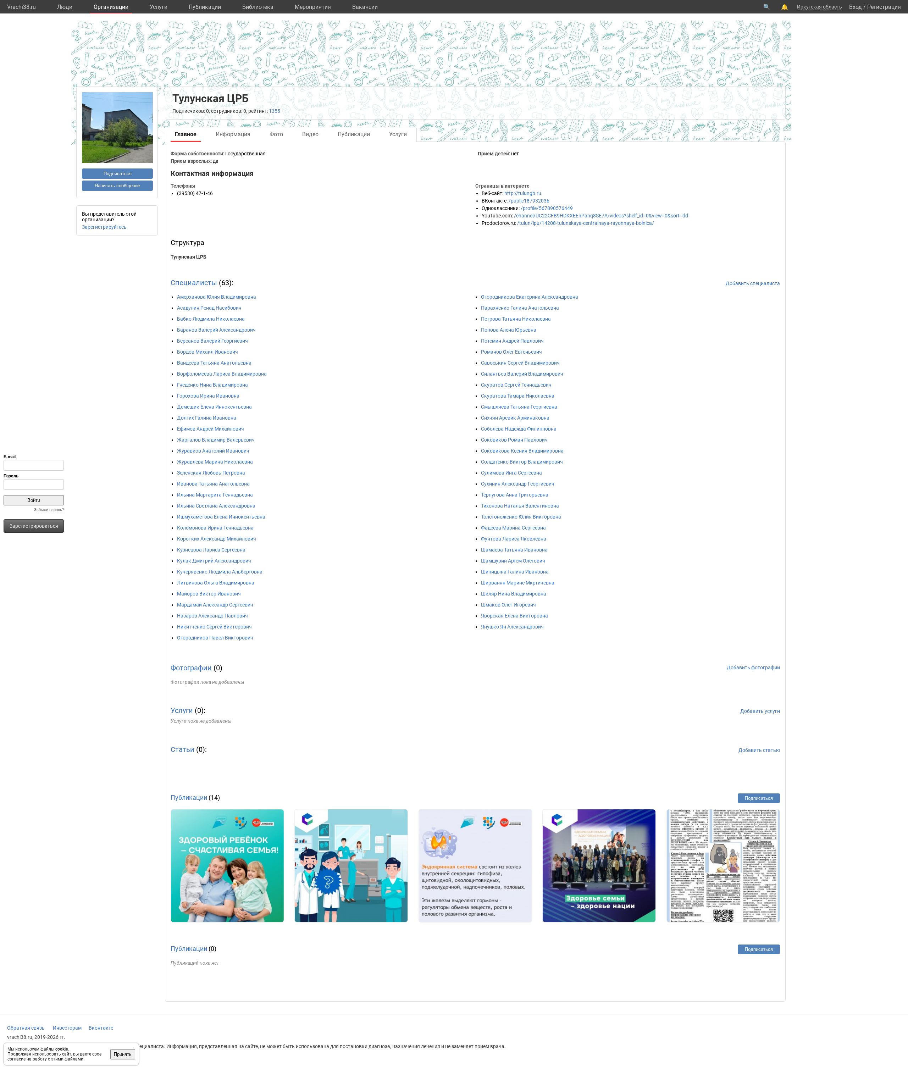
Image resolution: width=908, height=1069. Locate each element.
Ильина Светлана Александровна (216, 506)
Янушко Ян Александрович (512, 627)
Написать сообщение (117, 185)
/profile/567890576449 (547, 208)
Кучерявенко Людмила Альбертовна (219, 572)
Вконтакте (101, 1028)
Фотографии (191, 668)
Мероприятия (313, 7)
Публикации (205, 7)
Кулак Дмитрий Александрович (214, 561)
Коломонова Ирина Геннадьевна (215, 528)
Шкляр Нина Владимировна (513, 594)
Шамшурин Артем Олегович (513, 561)
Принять (123, 1054)
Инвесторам (67, 1028)
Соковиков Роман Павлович (514, 440)
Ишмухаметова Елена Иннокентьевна (221, 517)
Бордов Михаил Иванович (207, 352)
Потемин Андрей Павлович (512, 341)
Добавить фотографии (753, 667)
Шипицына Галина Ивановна (515, 572)
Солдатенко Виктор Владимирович (522, 462)
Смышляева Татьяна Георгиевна (519, 407)
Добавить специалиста (753, 283)
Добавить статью (759, 750)
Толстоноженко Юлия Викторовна (521, 517)
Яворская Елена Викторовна (514, 616)
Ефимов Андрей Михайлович (210, 429)
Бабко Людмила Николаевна (211, 319)
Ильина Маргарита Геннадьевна (215, 495)
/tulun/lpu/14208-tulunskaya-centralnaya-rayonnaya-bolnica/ (585, 223)
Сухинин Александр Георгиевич (517, 484)
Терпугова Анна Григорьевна (514, 495)
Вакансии (365, 7)
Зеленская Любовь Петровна (211, 473)
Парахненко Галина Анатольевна (520, 308)
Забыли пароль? (49, 510)
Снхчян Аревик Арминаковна (515, 418)
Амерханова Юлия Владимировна (216, 297)
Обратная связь (26, 1028)
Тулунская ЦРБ (188, 257)
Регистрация (884, 7)
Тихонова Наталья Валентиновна (520, 506)
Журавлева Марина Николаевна (215, 462)
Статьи (182, 749)
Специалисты (194, 282)
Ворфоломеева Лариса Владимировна (222, 374)
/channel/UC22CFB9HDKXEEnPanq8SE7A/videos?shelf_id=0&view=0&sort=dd (601, 215)
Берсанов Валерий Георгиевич (212, 341)
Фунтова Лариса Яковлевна (513, 539)
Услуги (158, 7)
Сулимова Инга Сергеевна (511, 473)
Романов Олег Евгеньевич (511, 352)
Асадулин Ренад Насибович (209, 308)
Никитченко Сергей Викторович (214, 627)
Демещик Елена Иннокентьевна (214, 407)
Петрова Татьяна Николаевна (516, 319)
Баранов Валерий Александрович (216, 330)
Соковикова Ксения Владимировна (522, 451)
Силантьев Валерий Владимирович (522, 374)
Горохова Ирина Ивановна (208, 396)
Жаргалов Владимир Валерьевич (216, 440)
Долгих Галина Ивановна (206, 418)
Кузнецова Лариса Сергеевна (211, 550)
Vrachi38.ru (21, 7)
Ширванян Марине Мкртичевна (517, 583)
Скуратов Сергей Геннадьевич (516, 385)
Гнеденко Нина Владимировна (212, 385)
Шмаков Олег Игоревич (508, 605)
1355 (274, 111)
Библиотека (257, 7)
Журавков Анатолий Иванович (213, 451)
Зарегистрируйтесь (104, 227)
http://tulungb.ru (522, 193)
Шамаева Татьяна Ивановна (514, 550)
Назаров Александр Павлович (212, 616)
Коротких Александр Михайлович (216, 539)
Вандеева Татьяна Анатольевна (214, 363)
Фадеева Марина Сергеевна (513, 528)
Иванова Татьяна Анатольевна (213, 484)
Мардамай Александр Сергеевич (215, 605)
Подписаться (118, 173)
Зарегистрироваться (34, 526)
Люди (64, 7)
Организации (111, 7)
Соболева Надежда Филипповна (519, 429)
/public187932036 (529, 201)
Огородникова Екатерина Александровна (529, 297)
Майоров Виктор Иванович (209, 594)
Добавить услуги (760, 711)
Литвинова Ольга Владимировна (215, 583)
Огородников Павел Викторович (215, 638)
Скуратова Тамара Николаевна (517, 396)
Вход (855, 7)
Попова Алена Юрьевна (508, 330)
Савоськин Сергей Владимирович (520, 363)
